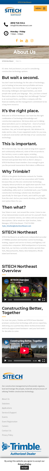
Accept (25, 467)
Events (5, 417)
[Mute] (39, 299)
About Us (6, 399)
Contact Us (6, 430)
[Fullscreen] (43, 299)
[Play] (5, 299)
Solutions (6, 403)
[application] (24, 289)
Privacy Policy (7, 435)
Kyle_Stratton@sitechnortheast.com (16, 226)
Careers (5, 426)
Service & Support (9, 412)
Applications (7, 408)
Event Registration (9, 421)
